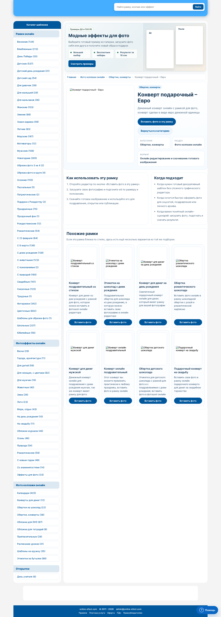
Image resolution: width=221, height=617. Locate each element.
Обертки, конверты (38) (30, 514)
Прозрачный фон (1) (28, 216)
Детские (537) (25, 63)
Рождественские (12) (29, 223)
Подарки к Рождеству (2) (31, 201)
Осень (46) (23, 438)
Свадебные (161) (26, 281)
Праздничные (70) (27, 209)
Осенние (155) (25, 180)
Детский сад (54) (27, 78)
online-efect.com (88, 609)
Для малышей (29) (27, 92)
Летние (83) (23, 129)
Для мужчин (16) (26, 380)
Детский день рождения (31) (33, 71)
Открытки (22, 568)
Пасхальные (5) (26, 187)
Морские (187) (25, 136)
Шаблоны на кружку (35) (31, 551)
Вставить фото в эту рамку (157, 121)
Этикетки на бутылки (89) (31, 558)
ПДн (119, 613)
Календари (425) (26, 493)
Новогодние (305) (27, 158)
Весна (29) (23, 351)
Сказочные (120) (26, 289)
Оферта (111, 613)
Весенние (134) (25, 41)
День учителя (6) (26, 576)
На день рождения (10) (30, 416)
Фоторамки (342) (27, 303)
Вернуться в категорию (155, 130)
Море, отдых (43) (27, 409)
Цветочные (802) (26, 310)
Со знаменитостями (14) (30, 467)
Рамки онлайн (25, 33)
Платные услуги (97, 613)
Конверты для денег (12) (31, 500)
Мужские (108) (25, 150)
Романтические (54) (28, 230)
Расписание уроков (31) (30, 543)
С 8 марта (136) (26, 245)
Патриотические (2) (28, 194)
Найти (198, 7)
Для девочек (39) (27, 85)
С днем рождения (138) (30, 252)
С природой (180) (27, 274)
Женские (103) (25, 107)
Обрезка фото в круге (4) (31, 172)
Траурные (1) (24, 296)
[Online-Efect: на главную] (43, 9)
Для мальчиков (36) (28, 100)
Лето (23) (22, 402)
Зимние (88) (24, 114)
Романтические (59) (28, 452)
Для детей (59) (25, 365)
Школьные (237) (26, 325)
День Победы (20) (27, 56)
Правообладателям (132, 613)
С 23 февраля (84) (27, 238)
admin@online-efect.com (128, 609)
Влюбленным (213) (27, 49)
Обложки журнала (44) (30, 431)
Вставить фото (82, 322)
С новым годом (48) (28, 460)
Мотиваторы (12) (26, 143)
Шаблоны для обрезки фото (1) (34, 318)
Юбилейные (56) (26, 332)
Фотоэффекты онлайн (30, 343)
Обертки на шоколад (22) (31, 507)
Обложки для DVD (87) (29, 522)
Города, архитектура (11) (31, 358)
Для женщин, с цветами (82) (33, 372)
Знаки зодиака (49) (28, 121)
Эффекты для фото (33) (30, 474)
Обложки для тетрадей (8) (32, 529)
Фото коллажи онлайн (30, 485)
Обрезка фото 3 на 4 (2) (30, 165)
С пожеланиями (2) (28, 267)
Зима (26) (22, 394)
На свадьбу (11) (25, 423)
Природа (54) (24, 445)
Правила (83, 613)
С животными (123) (28, 260)
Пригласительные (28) (29, 536)
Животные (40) (25, 387)
